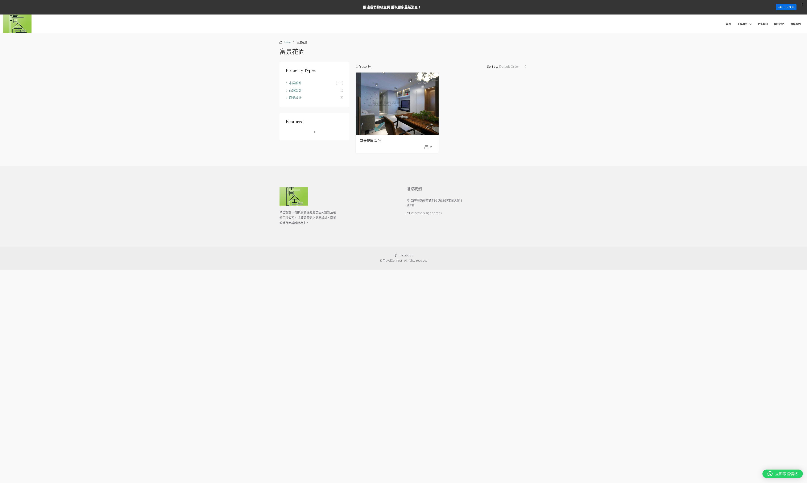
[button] (782, 474)
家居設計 (295, 83)
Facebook (406, 255)
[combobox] (512, 66)
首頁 (728, 24)
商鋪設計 (295, 90)
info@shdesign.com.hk (426, 213)
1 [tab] (317, 134)
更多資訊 (763, 24)
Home (287, 42)
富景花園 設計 (370, 141)
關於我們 (779, 24)
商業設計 (295, 97)
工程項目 (742, 24)
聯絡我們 (796, 24)
